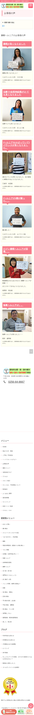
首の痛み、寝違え (8, 592)
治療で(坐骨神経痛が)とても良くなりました (16, 93)
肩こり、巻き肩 (7, 622)
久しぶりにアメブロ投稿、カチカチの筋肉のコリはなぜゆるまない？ (17, 658)
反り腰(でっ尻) (7, 579)
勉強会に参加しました (9, 663)
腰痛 (4, 541)
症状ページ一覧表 (8, 506)
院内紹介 (5, 489)
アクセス (5, 476)
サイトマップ (6, 502)
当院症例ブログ (7, 472)
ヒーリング (6, 648)
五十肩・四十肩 (7, 571)
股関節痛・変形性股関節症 (10, 617)
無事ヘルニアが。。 (13, 305)
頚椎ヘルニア (6, 558)
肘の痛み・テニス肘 (8, 609)
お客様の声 (6, 463)
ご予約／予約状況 (8, 455)
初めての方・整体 (8, 451)
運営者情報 (6, 497)
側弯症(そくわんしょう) (9, 575)
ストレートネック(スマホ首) (11, 532)
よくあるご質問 (7, 493)
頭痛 (4, 588)
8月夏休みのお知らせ (9, 640)
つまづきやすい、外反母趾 (10, 537)
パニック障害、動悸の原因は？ (11, 583)
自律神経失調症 (7, 562)
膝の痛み (5, 528)
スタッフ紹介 (6, 480)
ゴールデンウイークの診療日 (11, 667)
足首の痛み (6, 596)
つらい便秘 (6, 549)
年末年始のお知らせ (8, 635)
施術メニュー (6, 468)
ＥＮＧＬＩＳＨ (7, 510)
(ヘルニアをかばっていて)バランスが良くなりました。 (16, 145)
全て (3, 26)
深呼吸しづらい (7, 613)
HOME (4, 446)
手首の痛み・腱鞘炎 (8, 605)
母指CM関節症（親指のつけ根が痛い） (14, 545)
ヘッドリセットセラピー (10, 459)
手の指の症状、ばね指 (9, 600)
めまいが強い (6, 524)
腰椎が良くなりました (14, 44)
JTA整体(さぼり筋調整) (9, 644)
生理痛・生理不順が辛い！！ (11, 554)
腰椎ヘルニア (6, 566)
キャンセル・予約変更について (11, 485)
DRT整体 (5, 652)
